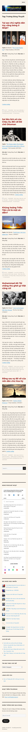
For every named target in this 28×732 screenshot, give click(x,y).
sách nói (22, 369)
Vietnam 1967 (15, 371)
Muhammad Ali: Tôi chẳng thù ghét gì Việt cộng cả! (14, 285)
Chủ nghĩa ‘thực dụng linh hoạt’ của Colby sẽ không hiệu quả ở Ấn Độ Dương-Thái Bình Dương (15, 629)
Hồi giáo (11, 200)
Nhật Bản (21, 110)
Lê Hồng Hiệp (20, 111)
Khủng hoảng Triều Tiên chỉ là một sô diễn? (12, 210)
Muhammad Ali (15, 369)
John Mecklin (5, 275)
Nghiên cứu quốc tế (6, 727)
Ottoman (22, 200)
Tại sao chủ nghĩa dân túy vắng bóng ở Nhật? (13, 25)
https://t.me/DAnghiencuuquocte (11, 697)
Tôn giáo (6, 200)
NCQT (5, 110)
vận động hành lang (17, 458)
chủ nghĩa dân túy (6, 111)
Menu (23, 2)
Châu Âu (21, 198)
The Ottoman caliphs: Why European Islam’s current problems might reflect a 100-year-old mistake (13, 146)
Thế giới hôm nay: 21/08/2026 (12, 590)
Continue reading (6, 104)
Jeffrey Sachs (14, 456)
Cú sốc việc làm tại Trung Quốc (10, 534)
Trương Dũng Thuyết (7, 113)
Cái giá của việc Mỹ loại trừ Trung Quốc (12, 517)
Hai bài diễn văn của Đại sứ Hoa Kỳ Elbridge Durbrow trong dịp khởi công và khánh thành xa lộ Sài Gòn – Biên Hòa (14, 645)
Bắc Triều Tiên (21, 274)
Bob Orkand (12, 367)
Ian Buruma (14, 111)
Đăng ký (6, 721)
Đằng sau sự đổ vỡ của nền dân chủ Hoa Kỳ (14, 379)
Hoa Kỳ (15, 274)
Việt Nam (6, 367)
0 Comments (16, 113)
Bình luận (16, 110)
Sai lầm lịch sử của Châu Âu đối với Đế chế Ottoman (12, 122)
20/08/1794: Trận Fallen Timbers (13, 618)
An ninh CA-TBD (18, 272)
